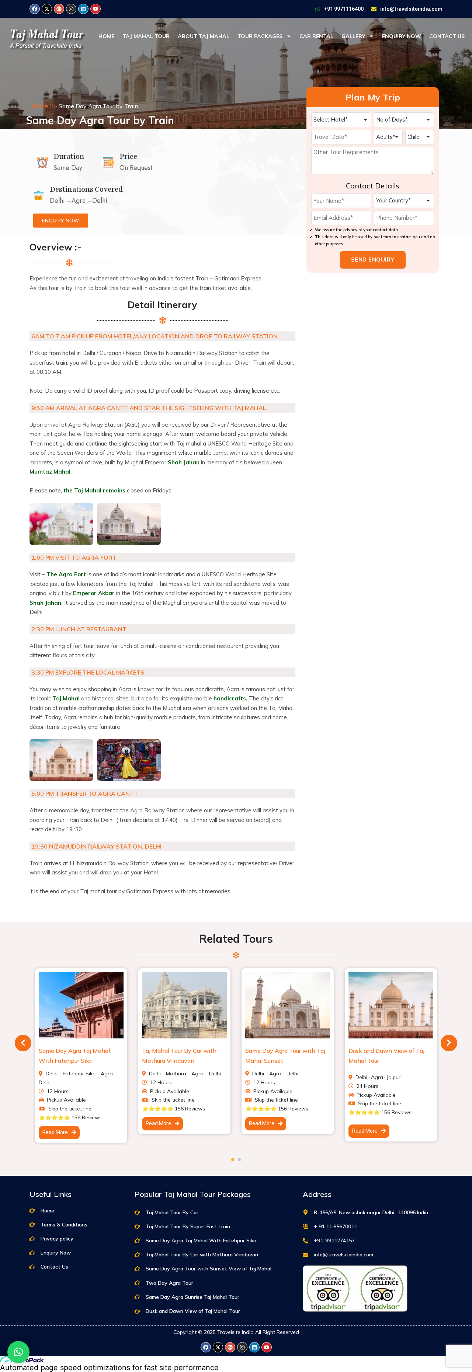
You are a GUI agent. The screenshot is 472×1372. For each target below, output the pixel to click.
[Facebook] (35, 9)
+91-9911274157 (334, 1240)
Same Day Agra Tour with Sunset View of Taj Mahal (208, 1268)
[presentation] (23, 1043)
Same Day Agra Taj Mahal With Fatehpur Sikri (201, 1240)
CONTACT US (447, 36)
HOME (106, 36)
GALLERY (353, 36)
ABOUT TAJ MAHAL (203, 36)
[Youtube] (95, 9)
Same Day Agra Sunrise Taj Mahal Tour (192, 1297)
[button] (232, 1159)
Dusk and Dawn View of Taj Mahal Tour (193, 1311)
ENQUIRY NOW (401, 36)
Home (40, 106)
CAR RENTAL (316, 36)
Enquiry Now (56, 1252)
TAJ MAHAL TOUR (146, 36)
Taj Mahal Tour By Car (172, 1212)
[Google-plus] (59, 9)
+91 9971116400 (344, 9)
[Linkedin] (83, 9)
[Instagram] (71, 9)
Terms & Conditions (64, 1224)
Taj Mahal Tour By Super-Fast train (188, 1226)
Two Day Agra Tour (169, 1283)
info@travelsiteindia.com (411, 9)
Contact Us (54, 1266)
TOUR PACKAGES (259, 36)
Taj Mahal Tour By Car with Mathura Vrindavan (202, 1254)
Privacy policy (57, 1238)
